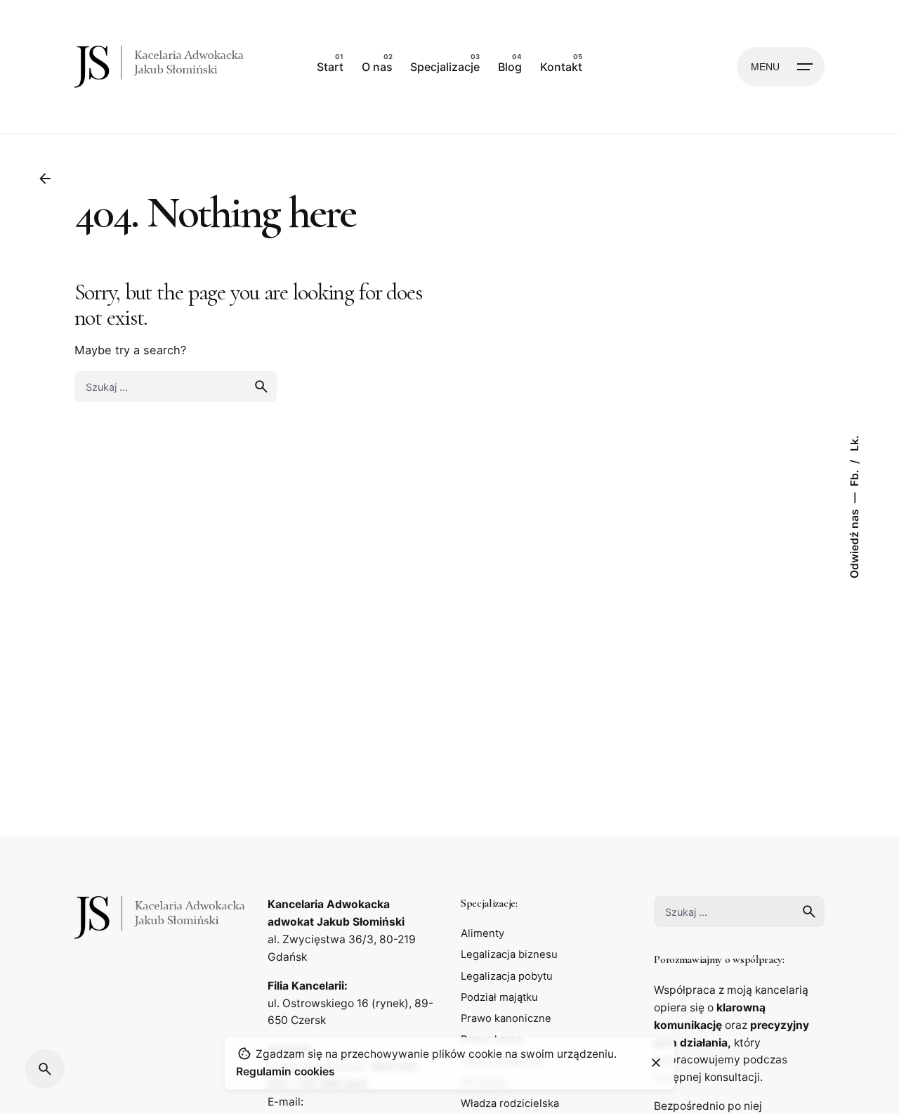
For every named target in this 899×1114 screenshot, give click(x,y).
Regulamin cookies (285, 1070)
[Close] (656, 1063)
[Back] (45, 178)
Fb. (854, 476)
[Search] (45, 1069)
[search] (261, 386)
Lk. (854, 443)
